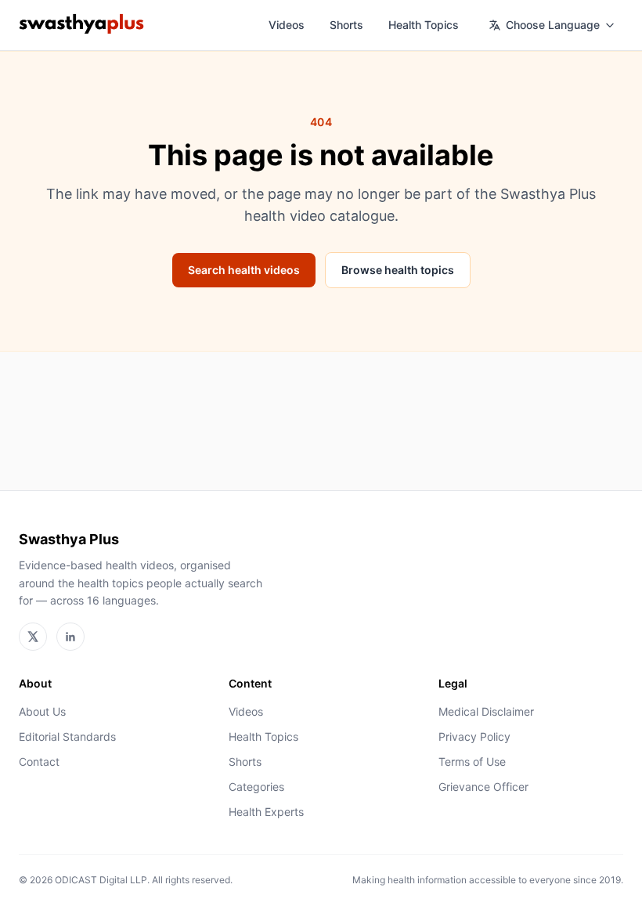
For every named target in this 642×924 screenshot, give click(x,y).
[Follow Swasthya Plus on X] (33, 637)
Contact (39, 761)
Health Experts (266, 811)
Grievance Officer (483, 786)
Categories (256, 786)
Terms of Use (472, 761)
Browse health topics (397, 269)
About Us (42, 711)
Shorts (346, 24)
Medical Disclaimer (486, 711)
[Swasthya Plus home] (81, 25)
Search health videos (244, 269)
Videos (287, 24)
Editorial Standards (67, 736)
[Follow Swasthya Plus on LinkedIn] (70, 637)
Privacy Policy (474, 736)
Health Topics (423, 24)
